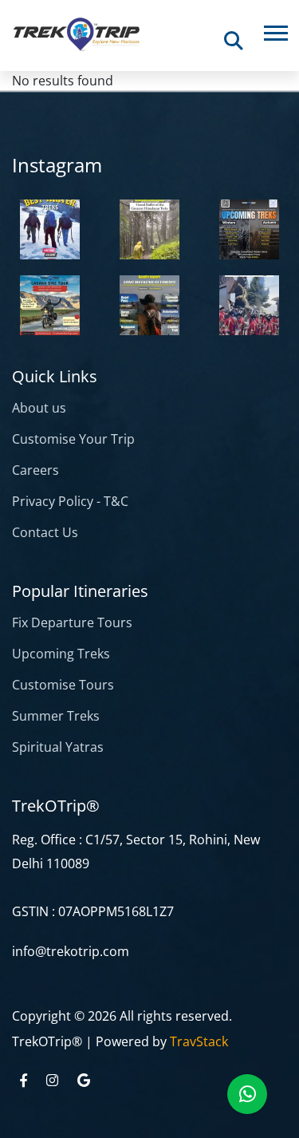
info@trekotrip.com (70, 951)
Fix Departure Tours (72, 622)
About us (39, 408)
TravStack (199, 1041)
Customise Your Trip (73, 439)
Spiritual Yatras (58, 747)
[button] (274, 30)
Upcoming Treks (61, 653)
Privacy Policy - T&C (70, 501)
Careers (35, 470)
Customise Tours (63, 684)
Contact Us (45, 532)
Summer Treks (56, 716)
